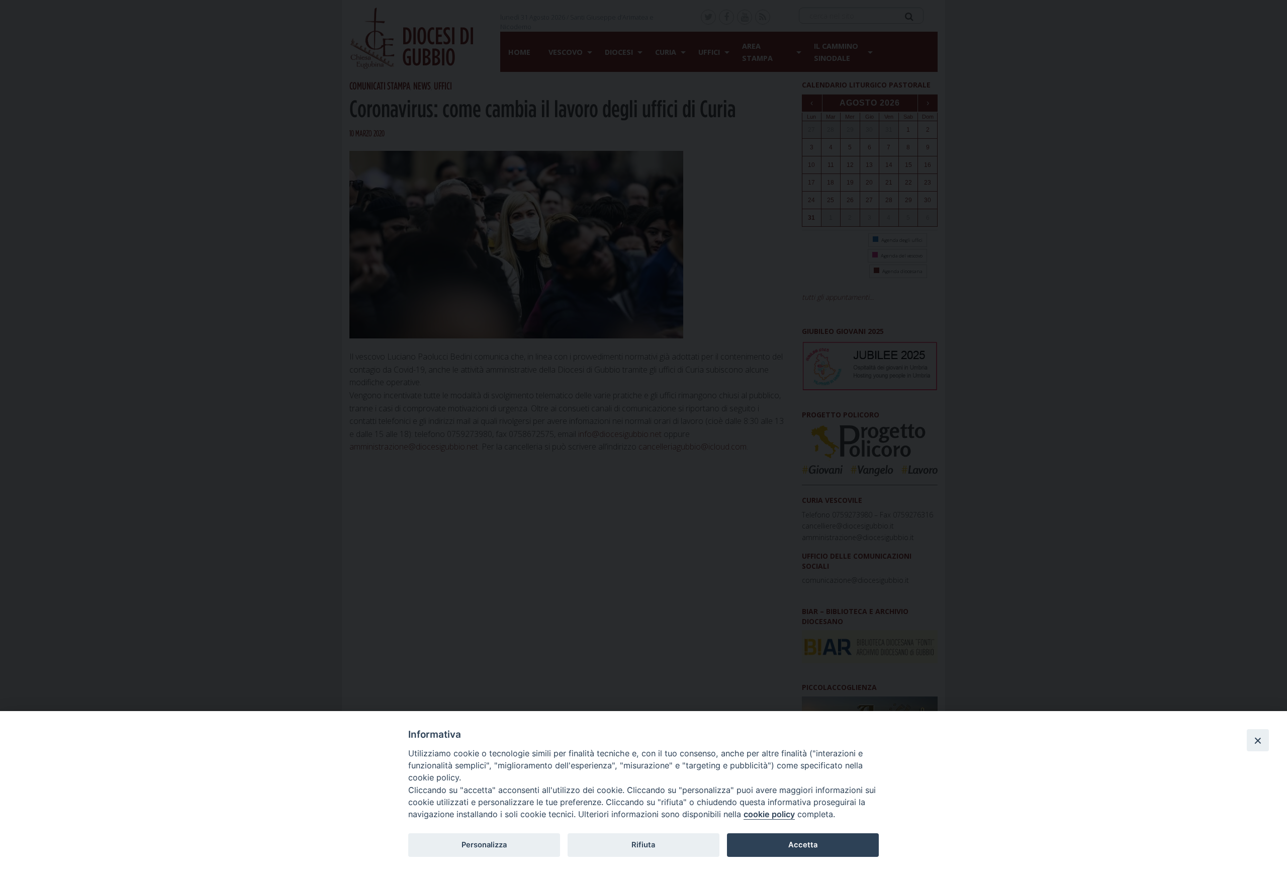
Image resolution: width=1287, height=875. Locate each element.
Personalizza (484, 844)
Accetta (802, 844)
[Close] (1258, 740)
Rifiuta (643, 844)
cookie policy (769, 814)
